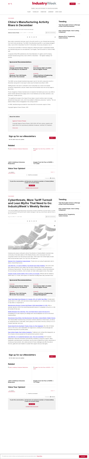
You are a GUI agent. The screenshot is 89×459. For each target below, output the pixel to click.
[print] (55, 37)
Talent (29, 11)
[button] (9, 4)
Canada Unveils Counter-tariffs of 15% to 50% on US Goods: (24, 273)
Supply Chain (58, 11)
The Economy (11, 18)
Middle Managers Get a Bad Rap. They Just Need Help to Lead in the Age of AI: (29, 311)
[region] (32, 175)
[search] (11, 4)
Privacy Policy (39, 456)
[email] (36, 37)
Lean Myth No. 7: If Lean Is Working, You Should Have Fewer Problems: (26, 265)
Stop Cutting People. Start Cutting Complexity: (20, 332)
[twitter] (31, 37)
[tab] (11, 172)
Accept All (83, 456)
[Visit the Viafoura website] (52, 178)
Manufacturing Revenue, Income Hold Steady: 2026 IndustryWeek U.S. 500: (28, 305)
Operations (43, 11)
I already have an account (32, 187)
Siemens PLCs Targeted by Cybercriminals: (19, 261)
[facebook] (27, 37)
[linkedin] (29, 37)
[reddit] (34, 37)
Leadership (50, 11)
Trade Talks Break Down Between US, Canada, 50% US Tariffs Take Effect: (27, 299)
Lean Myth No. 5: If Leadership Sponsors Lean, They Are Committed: (26, 336)
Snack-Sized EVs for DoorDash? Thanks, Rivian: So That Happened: (25, 326)
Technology (36, 11)
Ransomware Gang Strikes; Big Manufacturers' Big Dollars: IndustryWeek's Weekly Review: (31, 318)
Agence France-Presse (13, 32)
